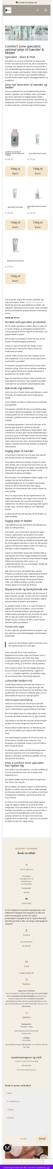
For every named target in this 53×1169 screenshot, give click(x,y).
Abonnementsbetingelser (26, 1070)
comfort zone (30, 302)
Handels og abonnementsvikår (26, 1061)
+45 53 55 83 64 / (26, 942)
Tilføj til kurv (15, 171)
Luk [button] (48, 1167)
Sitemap (26, 892)
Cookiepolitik (26, 888)
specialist (39, 302)
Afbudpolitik (26, 1065)
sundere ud (9, 673)
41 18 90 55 (26, 946)
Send (42, 1138)
